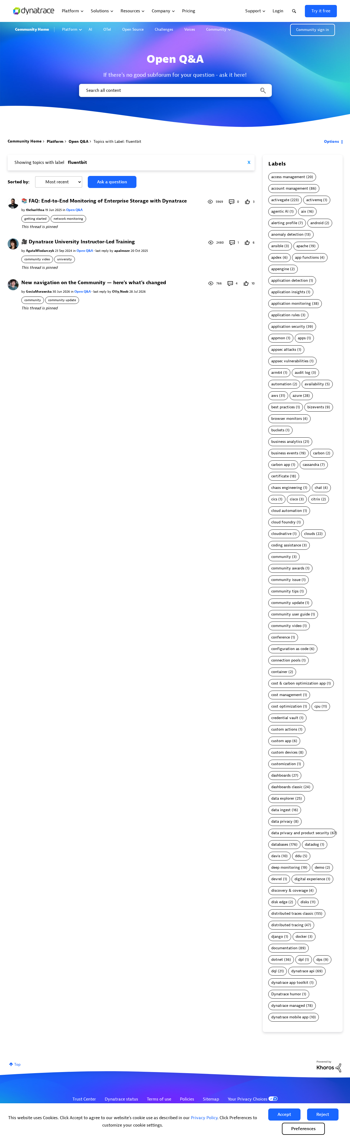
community (32, 300)
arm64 (276, 372)
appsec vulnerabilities (289, 361)
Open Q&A (78, 141)
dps (319, 959)
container (279, 671)
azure (297, 395)
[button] (284, 1114)
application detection (289, 280)
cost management (286, 694)
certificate (280, 476)
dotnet (277, 959)
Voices (189, 29)
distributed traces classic (292, 913)
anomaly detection (287, 234)
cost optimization (286, 706)
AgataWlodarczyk (40, 251)
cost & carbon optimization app (298, 683)
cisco (294, 499)
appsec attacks (283, 349)
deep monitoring (285, 867)
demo (319, 867)
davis (275, 856)
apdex (276, 257)
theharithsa (35, 210)
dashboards (281, 775)
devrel (276, 879)
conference (280, 637)
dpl (301, 959)
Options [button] (331, 141)
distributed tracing (287, 925)
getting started (35, 218)
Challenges (164, 29)
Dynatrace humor (286, 994)
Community (216, 29)
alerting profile (284, 223)
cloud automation (286, 510)
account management (289, 188)
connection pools (286, 660)
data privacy (282, 821)
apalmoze (122, 251)
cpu (317, 706)
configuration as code (289, 648)
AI (90, 29)
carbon (319, 453)
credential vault (284, 718)
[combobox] (175, 90)
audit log (302, 372)
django (277, 936)
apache (302, 246)
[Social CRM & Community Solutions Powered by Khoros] (329, 1066)
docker (301, 936)
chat (318, 487)
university (64, 259)
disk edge (279, 902)
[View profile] (13, 203)
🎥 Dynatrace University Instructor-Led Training (78, 242)
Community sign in (312, 29)
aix (303, 211)
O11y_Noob (120, 291)
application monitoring (291, 303)
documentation (284, 948)
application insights (288, 292)
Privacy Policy (204, 1118)
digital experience (309, 879)
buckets (277, 430)
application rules (285, 315)
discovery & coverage (289, 890)
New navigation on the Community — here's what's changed (93, 283)
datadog (312, 844)
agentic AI (279, 211)
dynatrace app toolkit (289, 982)
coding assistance (286, 545)
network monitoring (68, 218)
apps (302, 338)
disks (305, 902)
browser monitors (286, 418)
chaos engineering (286, 487)
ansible (277, 246)
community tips (285, 591)
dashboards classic (286, 787)
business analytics (286, 441)
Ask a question (112, 182)
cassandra (311, 464)
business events (284, 453)
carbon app (280, 464)
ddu (298, 856)
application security (288, 326)
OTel (107, 29)
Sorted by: (19, 182)
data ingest (281, 810)
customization (283, 764)
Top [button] (17, 1064)
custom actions (284, 729)
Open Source (133, 29)
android (316, 223)
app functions (307, 257)
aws (274, 395)
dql (274, 971)
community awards (287, 568)
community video (37, 259)
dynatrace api (302, 971)
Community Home (32, 29)
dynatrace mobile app (289, 1017)
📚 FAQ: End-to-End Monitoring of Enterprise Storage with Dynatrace (104, 201)
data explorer (282, 798)
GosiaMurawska (39, 291)
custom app (281, 741)
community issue (286, 579)
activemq (314, 200)
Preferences (303, 1129)
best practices (283, 407)
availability (314, 384)
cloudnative (281, 533)
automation (281, 384)
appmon (278, 338)
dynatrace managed (288, 1005)
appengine (280, 269)
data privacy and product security (300, 833)
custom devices (284, 752)
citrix (315, 499)
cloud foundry (283, 522)
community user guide (290, 614)
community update (62, 300)
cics (274, 499)
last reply (102, 251)
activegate (280, 200)
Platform (69, 29)
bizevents (315, 407)
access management (288, 177)
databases (279, 844)
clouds (309, 533)
